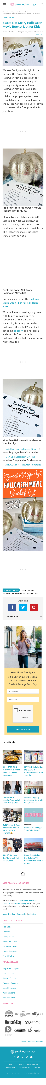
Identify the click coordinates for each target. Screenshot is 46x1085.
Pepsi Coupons (9, 993)
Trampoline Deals (10, 951)
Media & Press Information (32, 1041)
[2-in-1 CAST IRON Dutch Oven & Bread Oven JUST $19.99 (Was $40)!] (12, 757)
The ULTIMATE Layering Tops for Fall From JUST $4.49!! (11, 800)
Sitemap (37, 1068)
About (10, 1064)
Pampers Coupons (10, 983)
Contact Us (21, 914)
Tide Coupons (8, 973)
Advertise (32, 914)
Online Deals (23, 900)
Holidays (12, 12)
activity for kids (9, 18)
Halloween (6, 594)
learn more (39, 34)
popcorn (18, 330)
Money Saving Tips (22, 903)
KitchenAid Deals (10, 946)
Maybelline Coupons (11, 968)
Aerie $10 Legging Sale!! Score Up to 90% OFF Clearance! (33, 800)
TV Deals (6, 931)
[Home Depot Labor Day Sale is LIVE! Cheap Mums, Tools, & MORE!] (33, 845)
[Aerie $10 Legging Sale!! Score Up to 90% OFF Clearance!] (33, 787)
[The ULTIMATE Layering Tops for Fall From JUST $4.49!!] (12, 787)
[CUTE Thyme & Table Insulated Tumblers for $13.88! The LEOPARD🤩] (12, 815)
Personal (28, 824)
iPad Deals (7, 927)
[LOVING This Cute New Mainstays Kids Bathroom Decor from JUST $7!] (33, 757)
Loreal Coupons (9, 988)
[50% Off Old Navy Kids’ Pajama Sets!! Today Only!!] (12, 845)
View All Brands (9, 997)
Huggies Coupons (10, 978)
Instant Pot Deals (10, 941)
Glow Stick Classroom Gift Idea (20, 456)
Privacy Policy (24, 1068)
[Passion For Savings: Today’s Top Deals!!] (33, 815)
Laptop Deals (8, 936)
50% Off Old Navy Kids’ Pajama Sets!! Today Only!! (11, 858)
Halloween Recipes (23, 12)
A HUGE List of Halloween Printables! (23, 464)
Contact (20, 1064)
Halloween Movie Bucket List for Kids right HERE (22, 302)
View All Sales (8, 956)
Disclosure (10, 1068)
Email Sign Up (32, 1064)
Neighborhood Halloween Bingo (20, 449)
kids (36, 594)
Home (5, 12)
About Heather (9, 914)
